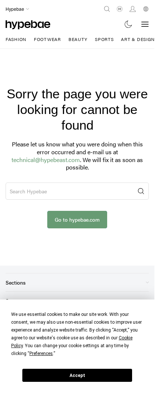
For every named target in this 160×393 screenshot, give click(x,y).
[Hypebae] (28, 24)
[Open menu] (145, 24)
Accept (77, 375)
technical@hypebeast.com (46, 159)
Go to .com (77, 219)
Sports (104, 39)
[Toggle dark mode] (128, 24)
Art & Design (138, 39)
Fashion (16, 39)
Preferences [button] (41, 353)
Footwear (47, 39)
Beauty (77, 39)
